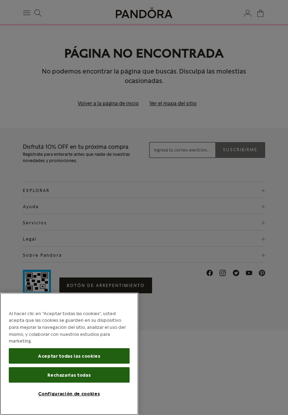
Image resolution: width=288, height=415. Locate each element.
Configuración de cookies (69, 393)
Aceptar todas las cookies (69, 356)
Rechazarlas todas (69, 375)
